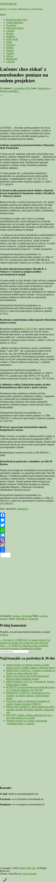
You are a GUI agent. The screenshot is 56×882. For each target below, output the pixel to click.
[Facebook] (28, 515)
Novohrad (11, 25)
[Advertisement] (28, 585)
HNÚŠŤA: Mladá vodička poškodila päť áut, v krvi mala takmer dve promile (29, 716)
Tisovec (10, 50)
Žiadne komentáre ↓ (10, 91)
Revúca (10, 33)
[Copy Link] (28, 545)
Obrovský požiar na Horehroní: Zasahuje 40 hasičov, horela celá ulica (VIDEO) (28, 702)
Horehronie (11, 58)
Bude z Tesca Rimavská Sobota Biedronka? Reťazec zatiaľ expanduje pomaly (27, 677)
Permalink (33, 618)
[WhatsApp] (28, 530)
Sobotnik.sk (43, 88)
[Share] (28, 550)
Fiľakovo (10, 44)
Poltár (9, 42)
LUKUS (28, 328)
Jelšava (9, 56)
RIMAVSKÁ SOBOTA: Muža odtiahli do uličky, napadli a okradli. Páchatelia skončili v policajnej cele (30, 709)
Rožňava (10, 36)
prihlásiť (4, 634)
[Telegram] (28, 535)
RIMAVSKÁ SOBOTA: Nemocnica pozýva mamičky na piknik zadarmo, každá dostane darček (28, 695)
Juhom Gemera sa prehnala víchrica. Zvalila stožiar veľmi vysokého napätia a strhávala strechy (31, 666)
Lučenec (10, 31)
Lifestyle (10, 61)
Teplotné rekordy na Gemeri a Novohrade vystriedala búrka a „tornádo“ (26, 722)
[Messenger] (28, 520)
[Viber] (28, 540)
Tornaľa (10, 53)
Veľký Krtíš (12, 39)
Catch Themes (29, 873)
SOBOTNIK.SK (8, 3)
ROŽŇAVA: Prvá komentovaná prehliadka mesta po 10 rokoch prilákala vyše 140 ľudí (30, 688)
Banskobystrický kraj (16, 19)
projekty (4, 618)
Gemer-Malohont (14, 22)
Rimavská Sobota (14, 28)
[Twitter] (28, 525)
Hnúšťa (10, 47)
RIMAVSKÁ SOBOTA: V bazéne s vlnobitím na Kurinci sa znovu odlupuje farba (30, 672)
